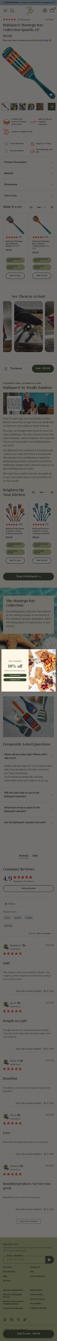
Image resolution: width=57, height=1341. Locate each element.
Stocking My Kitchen (15, 675)
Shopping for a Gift (15, 679)
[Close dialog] (54, 651)
